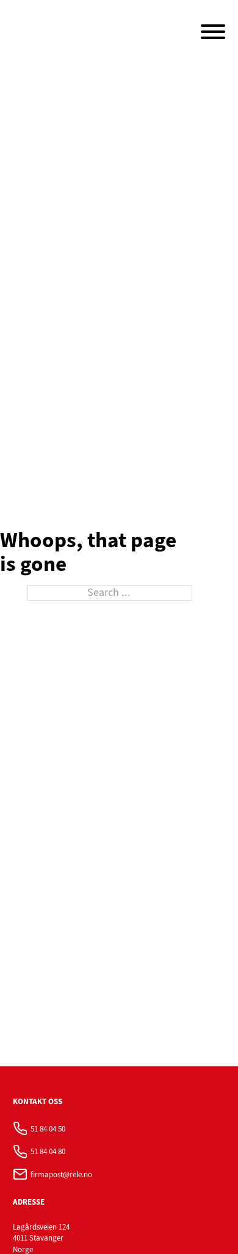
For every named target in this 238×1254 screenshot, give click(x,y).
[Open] (213, 31)
